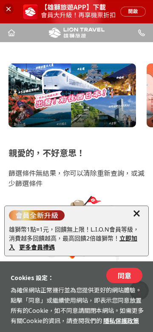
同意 (124, 275)
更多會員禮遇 (37, 247)
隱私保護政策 (121, 320)
